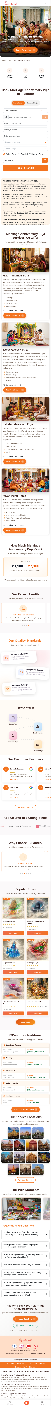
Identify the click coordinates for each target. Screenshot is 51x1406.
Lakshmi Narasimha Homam (34, 1003)
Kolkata (7, 1149)
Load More (25, 1022)
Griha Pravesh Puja (10, 921)
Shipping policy (20, 1367)
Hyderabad (44, 1149)
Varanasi (44, 1161)
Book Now (13, 933)
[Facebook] (14, 1346)
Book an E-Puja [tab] (32, 103)
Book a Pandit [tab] (18, 103)
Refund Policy (21, 1363)
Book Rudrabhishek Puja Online (36, 922)
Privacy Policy (9, 1363)
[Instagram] (21, 1346)
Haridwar (25, 1173)
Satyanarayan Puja (10, 963)
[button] (46, 3)
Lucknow (37, 1137)
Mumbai (25, 1137)
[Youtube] (28, 1346)
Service (10, 60)
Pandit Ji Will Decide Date (32, 154)
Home (4, 60)
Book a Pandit (25, 167)
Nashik (37, 1173)
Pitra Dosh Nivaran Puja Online (12, 1003)
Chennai (19, 1161)
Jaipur (19, 1149)
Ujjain (13, 1173)
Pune (7, 1161)
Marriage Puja (32, 963)
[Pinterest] (35, 1346)
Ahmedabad (31, 1161)
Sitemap (32, 1367)
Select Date (11, 154)
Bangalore (13, 1137)
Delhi (32, 1149)
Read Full (14, 779)
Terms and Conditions (37, 1363)
